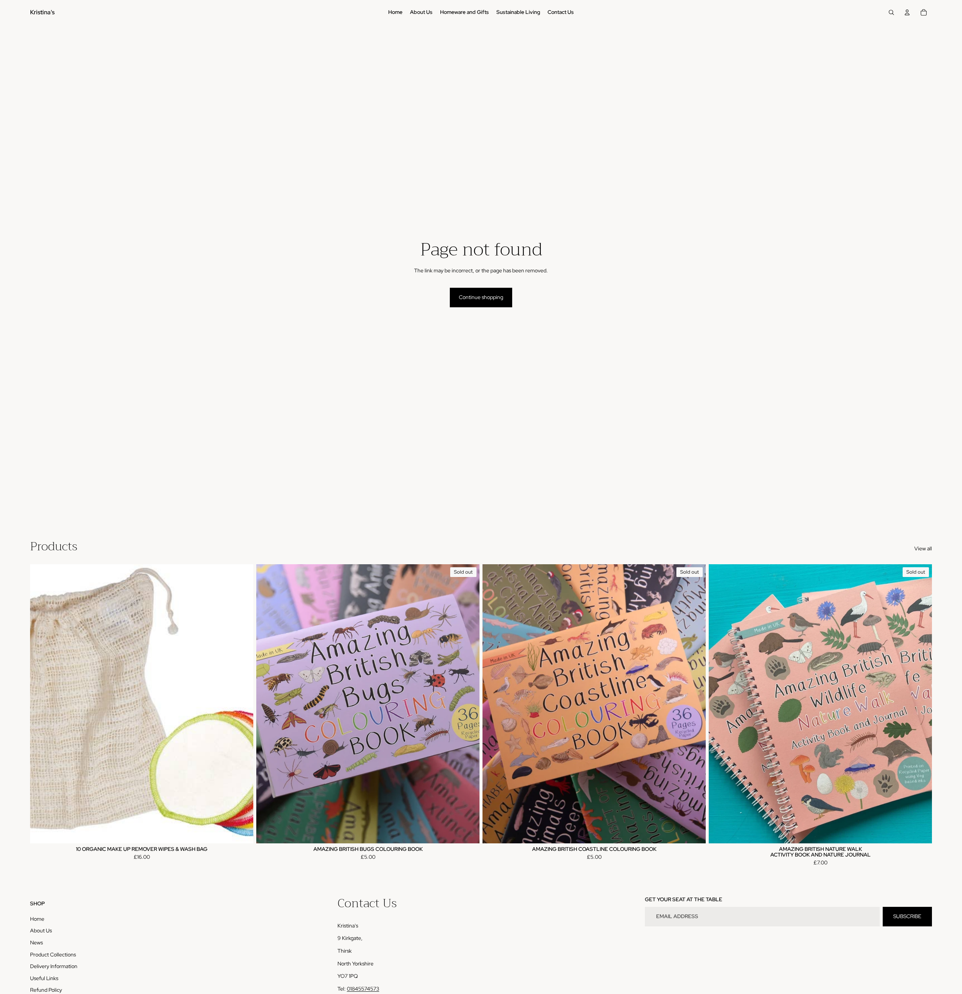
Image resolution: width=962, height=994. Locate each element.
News (36, 942)
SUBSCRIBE (907, 916)
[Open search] (891, 12)
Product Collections (53, 954)
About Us (41, 930)
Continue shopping (481, 297)
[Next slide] (468, 703)
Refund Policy (46, 989)
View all (923, 548)
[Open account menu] (907, 12)
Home (37, 918)
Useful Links (44, 978)
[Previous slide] (267, 703)
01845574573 (363, 988)
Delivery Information (53, 966)
